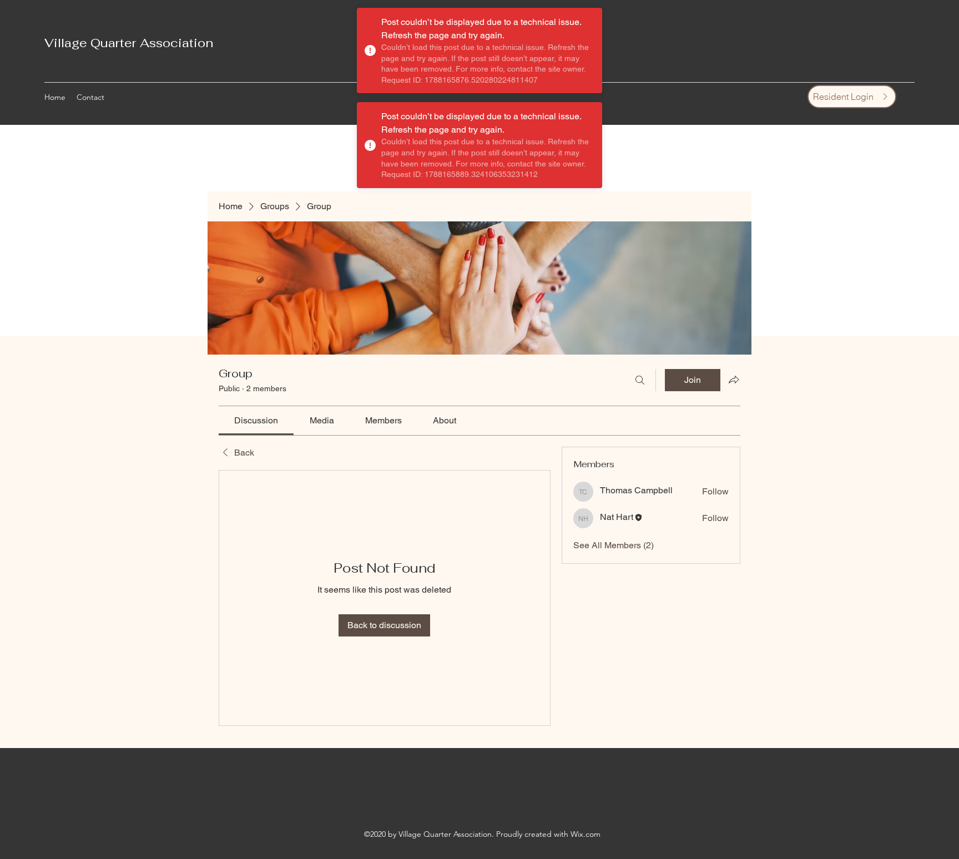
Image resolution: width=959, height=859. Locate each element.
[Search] (640, 380)
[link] (256, 420)
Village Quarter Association (128, 42)
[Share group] (733, 379)
